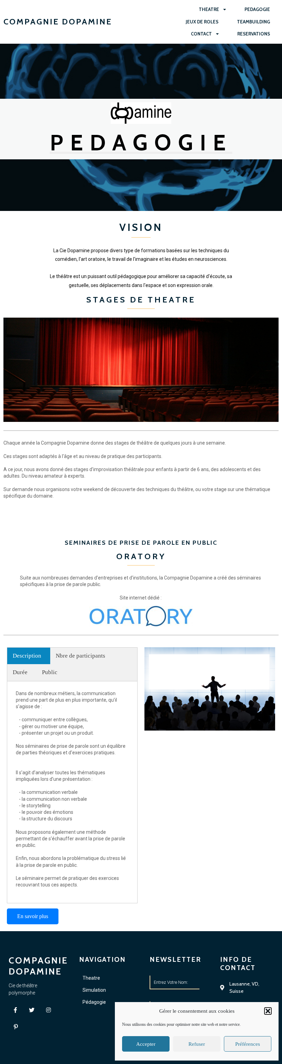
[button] (267, 1011)
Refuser (196, 1044)
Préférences (247, 1044)
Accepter (145, 1044)
